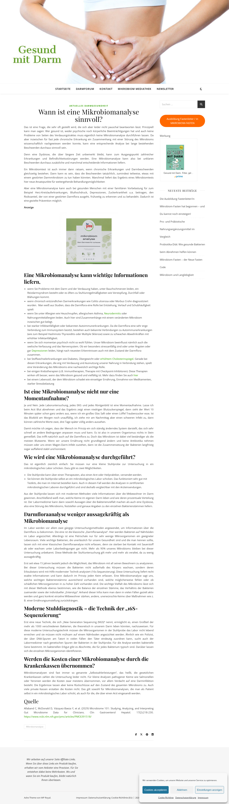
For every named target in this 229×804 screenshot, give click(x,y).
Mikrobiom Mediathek (134, 88)
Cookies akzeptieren (155, 789)
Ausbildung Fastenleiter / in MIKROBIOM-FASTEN (182, 121)
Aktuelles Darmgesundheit (88, 105)
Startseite (63, 88)
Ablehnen (182, 789)
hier (136, 375)
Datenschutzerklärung (185, 797)
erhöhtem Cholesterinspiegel (116, 358)
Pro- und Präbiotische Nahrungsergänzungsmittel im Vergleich (177, 229)
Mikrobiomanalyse (34, 726)
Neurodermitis (112, 313)
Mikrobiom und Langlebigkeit (177, 274)
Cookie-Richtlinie (166, 797)
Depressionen (40, 350)
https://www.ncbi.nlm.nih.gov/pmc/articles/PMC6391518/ (58, 716)
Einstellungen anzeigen (209, 789)
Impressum (203, 797)
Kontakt (106, 88)
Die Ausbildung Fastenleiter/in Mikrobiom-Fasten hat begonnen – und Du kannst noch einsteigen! (182, 206)
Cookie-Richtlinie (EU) (121, 797)
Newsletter (165, 88)
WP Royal (45, 797)
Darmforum (85, 88)
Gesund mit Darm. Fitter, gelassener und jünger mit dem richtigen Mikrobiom (179, 173)
